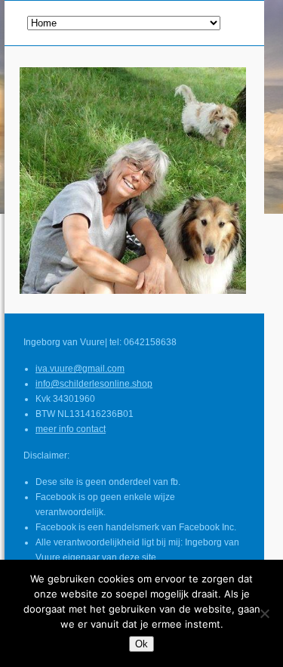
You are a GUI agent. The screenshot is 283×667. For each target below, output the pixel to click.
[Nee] (264, 613)
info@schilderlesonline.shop (93, 383)
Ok (141, 644)
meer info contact (70, 429)
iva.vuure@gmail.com (80, 368)
